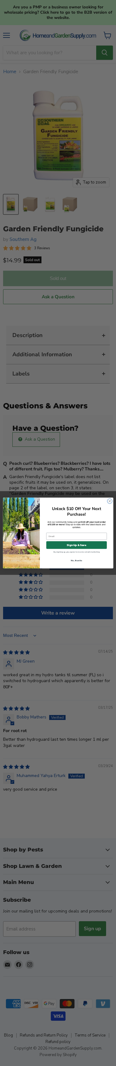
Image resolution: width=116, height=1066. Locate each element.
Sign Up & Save (76, 545)
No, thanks (76, 560)
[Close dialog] (109, 501)
